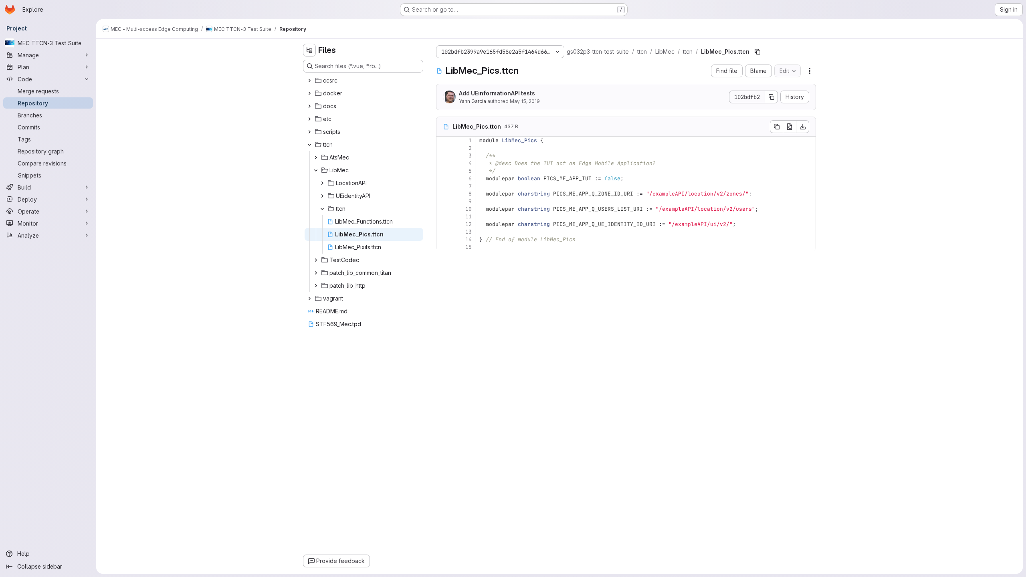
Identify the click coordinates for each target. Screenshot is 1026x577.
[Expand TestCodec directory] (316, 260)
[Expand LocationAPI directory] (322, 183)
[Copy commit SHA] (771, 97)
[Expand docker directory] (309, 93)
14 (468, 239)
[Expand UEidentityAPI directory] (322, 196)
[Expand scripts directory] (309, 132)
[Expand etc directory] (309, 119)
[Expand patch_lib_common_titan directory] (316, 273)
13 (468, 231)
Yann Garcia (472, 101)
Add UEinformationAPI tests (497, 93)
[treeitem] (364, 80)
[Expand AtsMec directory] (316, 157)
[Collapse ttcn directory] (309, 144)
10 (468, 209)
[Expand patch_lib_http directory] (316, 286)
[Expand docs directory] (309, 106)
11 (468, 216)
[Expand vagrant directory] (309, 298)
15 (468, 247)
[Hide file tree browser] (309, 50)
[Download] (802, 126)
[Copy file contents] (776, 126)
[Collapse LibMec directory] (316, 170)
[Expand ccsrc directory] (309, 80)
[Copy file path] (757, 51)
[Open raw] (789, 126)
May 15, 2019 (525, 101)
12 (468, 224)
